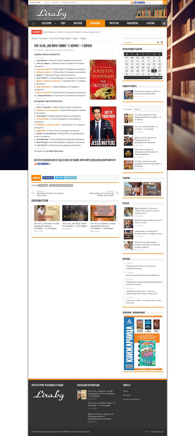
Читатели (114, 23)
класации (43, 185)
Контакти (55, 2)
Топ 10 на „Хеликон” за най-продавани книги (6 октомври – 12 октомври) (46, 226)
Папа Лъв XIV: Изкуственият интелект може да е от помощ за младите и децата (147, 244)
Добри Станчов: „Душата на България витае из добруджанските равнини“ (145, 140)
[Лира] (51, 11)
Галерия (150, 23)
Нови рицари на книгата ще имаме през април (102, 193)
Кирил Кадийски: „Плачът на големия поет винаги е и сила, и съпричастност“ (72, 32)
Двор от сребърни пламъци (48, 81)
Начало (34, 23)
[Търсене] (165, 2)
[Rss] (147, 2)
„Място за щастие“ (43, 93)
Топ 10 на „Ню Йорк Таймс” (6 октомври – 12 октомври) (74, 224)
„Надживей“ (41, 131)
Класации (95, 23)
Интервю (78, 23)
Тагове (137, 109)
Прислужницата (43, 87)
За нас (46, 2)
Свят (63, 23)
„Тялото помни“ (43, 119)
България (46, 23)
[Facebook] (149, 2)
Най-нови (128, 109)
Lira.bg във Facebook (69, 2)
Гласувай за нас (157, 432)
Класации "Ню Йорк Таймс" (64, 50)
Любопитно (132, 23)
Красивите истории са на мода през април (50, 193)
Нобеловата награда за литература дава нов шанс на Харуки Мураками (146, 151)
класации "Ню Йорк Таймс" (61, 185)
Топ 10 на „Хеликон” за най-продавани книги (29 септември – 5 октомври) (103, 226)
